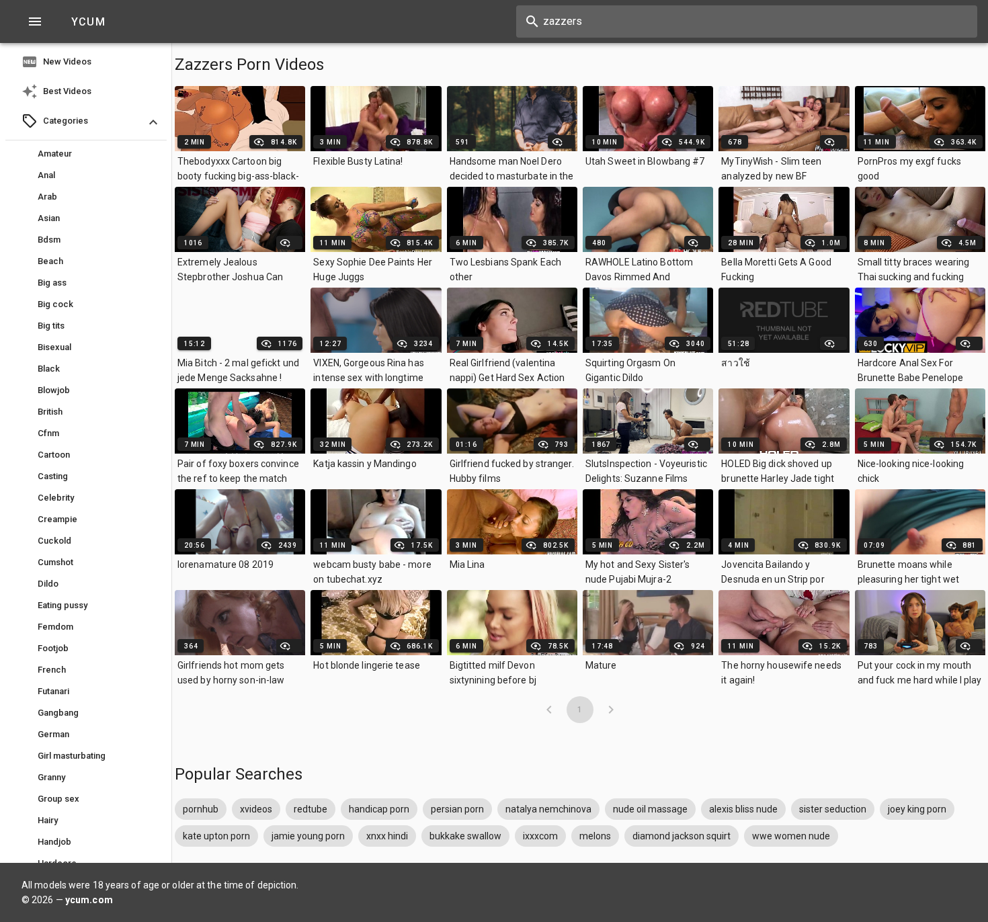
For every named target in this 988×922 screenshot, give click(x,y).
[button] (86, 122)
